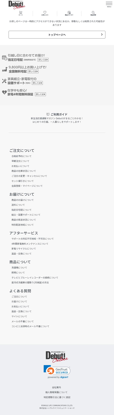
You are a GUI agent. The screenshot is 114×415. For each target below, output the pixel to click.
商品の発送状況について (24, 219)
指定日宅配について (22, 209)
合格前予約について (22, 156)
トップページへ (57, 34)
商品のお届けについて (23, 200)
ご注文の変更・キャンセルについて (29, 176)
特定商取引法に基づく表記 (57, 397)
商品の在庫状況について (24, 170)
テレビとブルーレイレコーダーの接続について (35, 277)
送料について (18, 204)
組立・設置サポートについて (26, 214)
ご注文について (19, 296)
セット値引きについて (23, 181)
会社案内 (56, 387)
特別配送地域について (23, 224)
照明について (18, 272)
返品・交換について (22, 253)
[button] (57, 372)
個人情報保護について (56, 392)
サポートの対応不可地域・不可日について (33, 238)
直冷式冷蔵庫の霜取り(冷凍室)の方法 (30, 282)
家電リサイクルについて (24, 248)
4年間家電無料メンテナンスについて (30, 243)
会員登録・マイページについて (27, 185)
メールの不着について (23, 321)
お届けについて (19, 301)
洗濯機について (19, 267)
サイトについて (19, 316)
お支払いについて (20, 166)
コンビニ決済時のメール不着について (30, 326)
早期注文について (20, 161)
